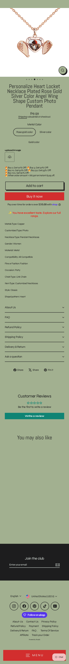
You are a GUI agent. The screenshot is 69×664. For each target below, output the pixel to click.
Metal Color (34, 124)
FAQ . (34, 630)
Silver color (45, 132)
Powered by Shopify (34, 639)
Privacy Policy (48, 621)
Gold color (33, 142)
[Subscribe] (57, 565)
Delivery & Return (15, 347)
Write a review (34, 415)
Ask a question (13, 356)
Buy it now (34, 196)
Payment (34, 626)
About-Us (18, 621)
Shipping (22, 116)
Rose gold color (24, 132)
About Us (10, 307)
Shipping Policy (14, 337)
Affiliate (24, 634)
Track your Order (40, 634)
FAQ (7, 317)
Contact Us (32, 621)
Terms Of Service (50, 630)
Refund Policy (13, 327)
